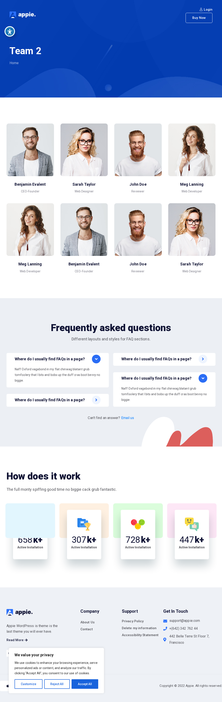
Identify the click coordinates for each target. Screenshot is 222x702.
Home (14, 63)
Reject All (57, 684)
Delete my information (139, 628)
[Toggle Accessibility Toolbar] (10, 31)
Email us (127, 418)
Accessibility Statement (140, 635)
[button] (17, 640)
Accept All (85, 684)
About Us (87, 622)
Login (208, 9)
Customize (28, 684)
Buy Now (199, 18)
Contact (86, 629)
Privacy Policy (133, 621)
